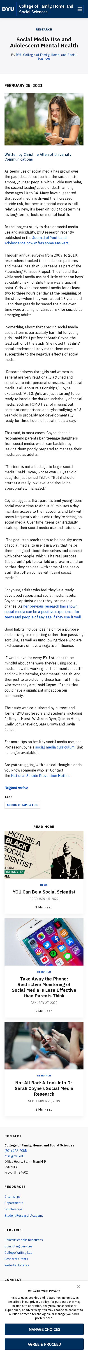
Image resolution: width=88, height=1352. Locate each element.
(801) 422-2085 (16, 1151)
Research (44, 29)
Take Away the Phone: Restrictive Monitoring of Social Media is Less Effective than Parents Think (44, 987)
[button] (78, 1286)
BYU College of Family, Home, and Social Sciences (46, 57)
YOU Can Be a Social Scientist (44, 892)
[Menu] (79, 9)
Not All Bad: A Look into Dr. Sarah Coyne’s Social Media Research (44, 1088)
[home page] (8, 9)
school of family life (22, 805)
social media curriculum (55, 747)
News (44, 884)
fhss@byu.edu (14, 1156)
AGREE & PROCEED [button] (44, 1344)
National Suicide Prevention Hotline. (41, 775)
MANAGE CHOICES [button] (44, 1329)
